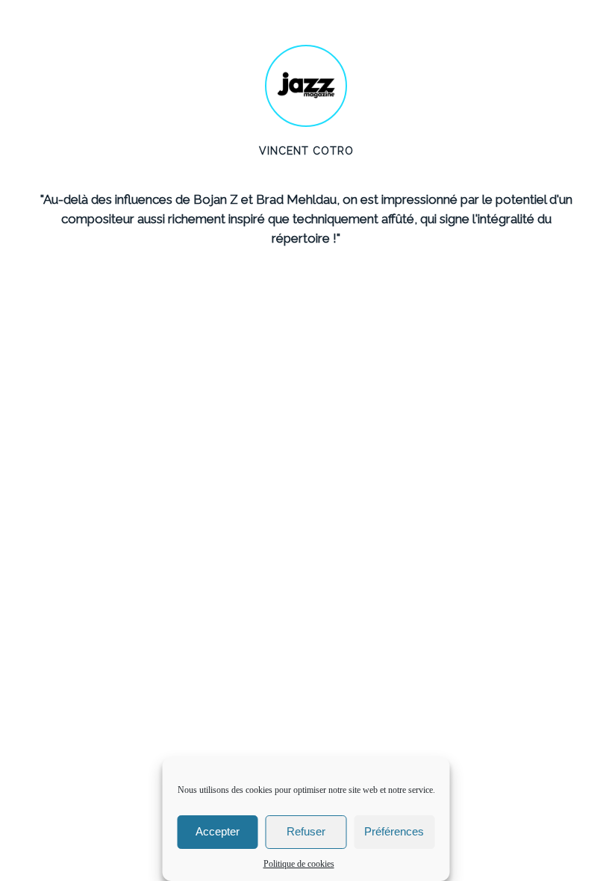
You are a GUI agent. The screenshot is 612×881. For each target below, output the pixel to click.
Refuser (306, 831)
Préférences (394, 831)
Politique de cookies (298, 864)
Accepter (218, 831)
